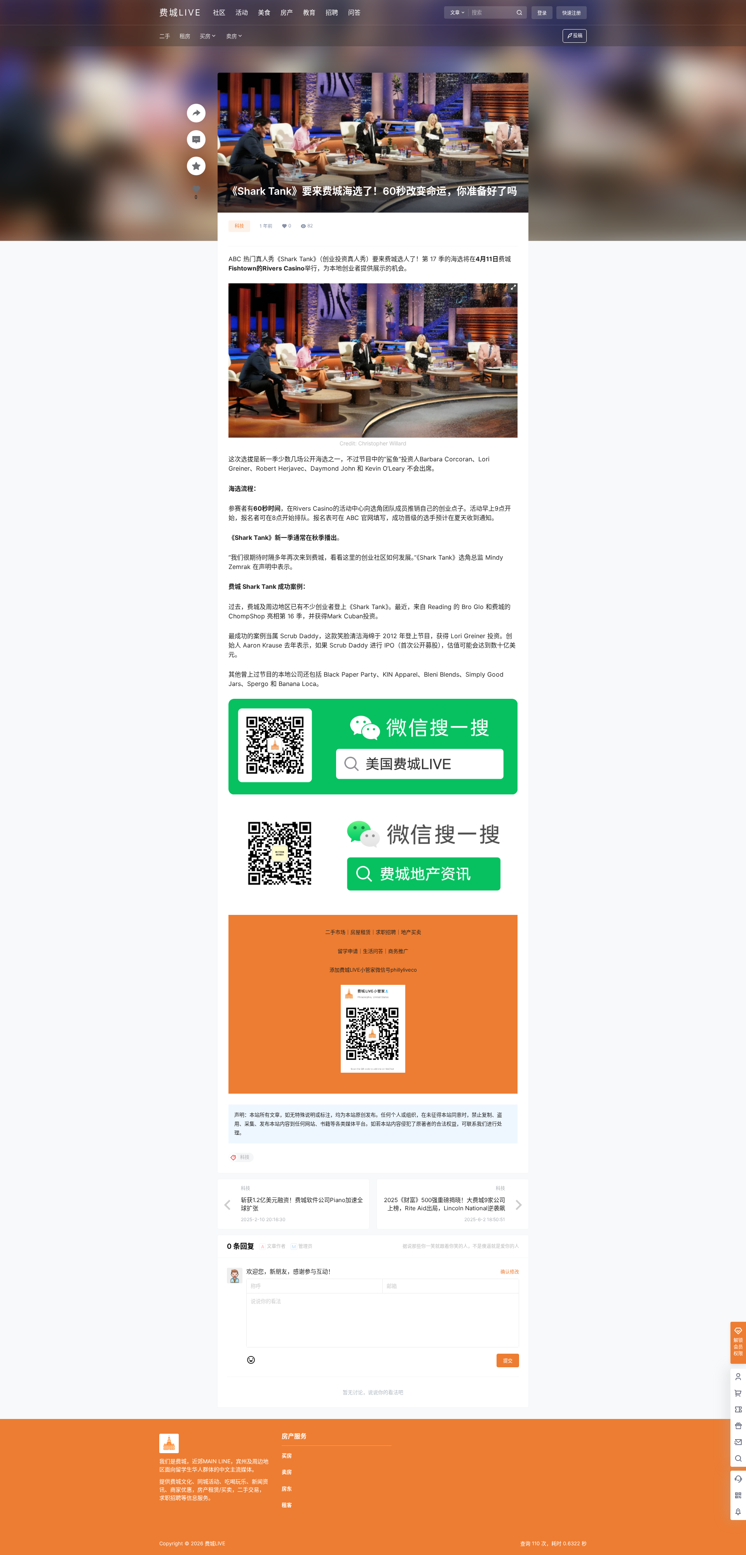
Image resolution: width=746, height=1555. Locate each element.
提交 (507, 1361)
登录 (542, 13)
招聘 (332, 12)
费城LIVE (214, 1543)
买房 (205, 36)
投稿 (577, 35)
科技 (239, 226)
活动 (241, 12)
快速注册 (571, 13)
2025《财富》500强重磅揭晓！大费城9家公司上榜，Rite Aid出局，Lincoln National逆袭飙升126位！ (444, 1208)
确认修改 (509, 1272)
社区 (219, 12)
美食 (264, 12)
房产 (287, 12)
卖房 (231, 36)
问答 (354, 12)
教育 (309, 12)
